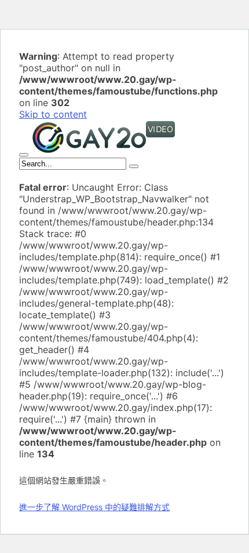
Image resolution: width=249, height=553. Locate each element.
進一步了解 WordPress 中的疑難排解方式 (94, 507)
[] (133, 166)
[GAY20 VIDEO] (103, 151)
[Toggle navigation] (23, 155)
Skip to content (53, 114)
